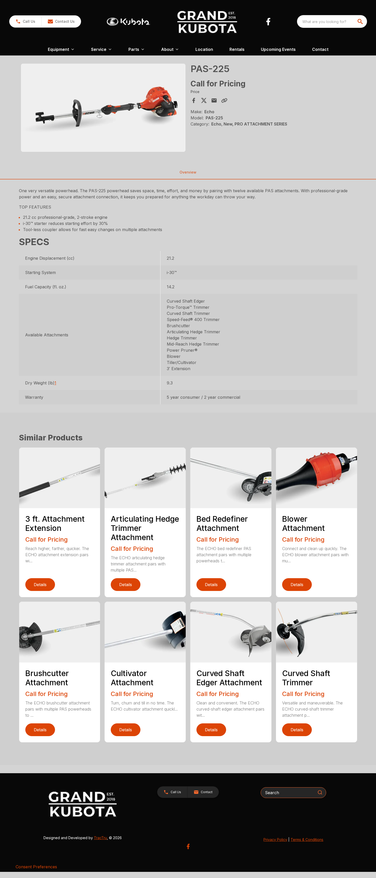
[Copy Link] (224, 100)
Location (204, 49)
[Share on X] (204, 100)
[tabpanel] (103, 108)
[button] (25, 21)
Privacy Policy (275, 839)
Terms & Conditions (307, 839)
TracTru (100, 838)
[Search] (320, 792)
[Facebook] (268, 22)
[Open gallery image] (103, 108)
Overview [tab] (188, 172)
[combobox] (332, 21)
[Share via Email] (214, 100)
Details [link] (40, 584)
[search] (361, 21)
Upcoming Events (278, 49)
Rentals (237, 49)
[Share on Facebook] (194, 100)
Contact (320, 49)
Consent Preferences (36, 866)
